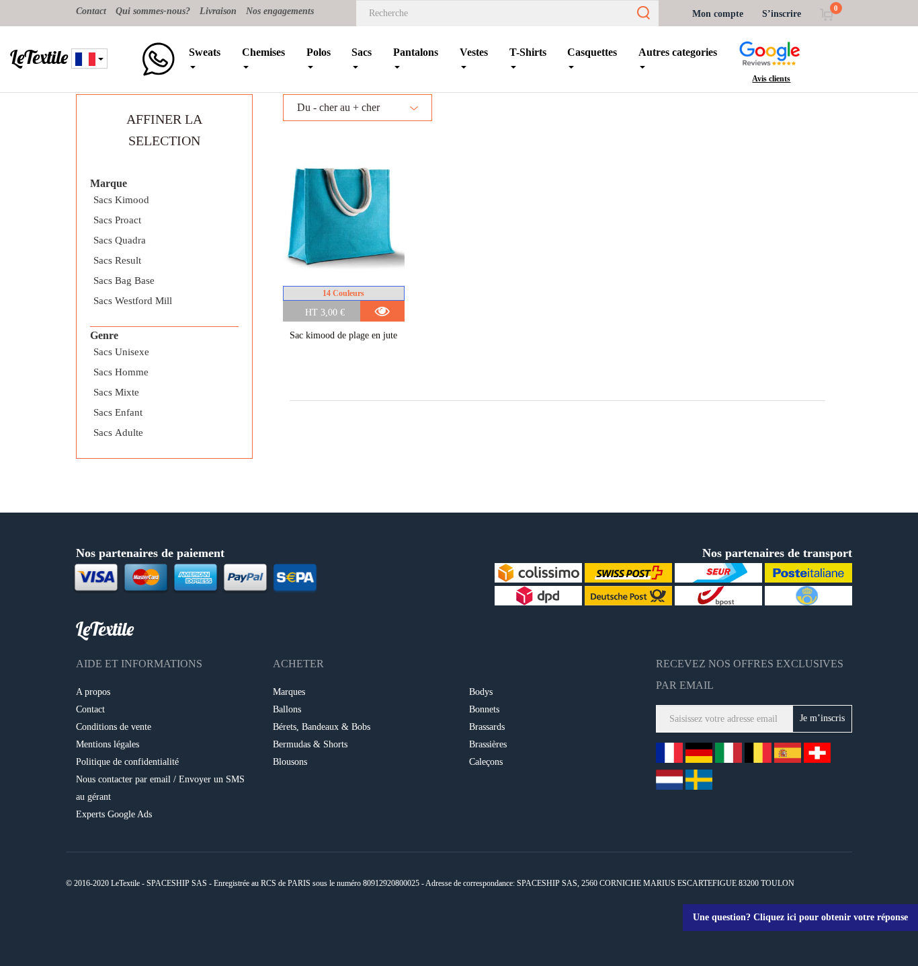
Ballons (287, 709)
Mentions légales (107, 744)
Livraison (218, 11)
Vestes (474, 52)
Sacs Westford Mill (132, 300)
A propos (93, 692)
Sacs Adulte (118, 432)
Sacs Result (117, 260)
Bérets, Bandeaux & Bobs (321, 727)
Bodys (481, 692)
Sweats (204, 52)
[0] (826, 14)
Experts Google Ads (114, 814)
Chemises (263, 52)
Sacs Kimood (121, 199)
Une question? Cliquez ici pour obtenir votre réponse (800, 917)
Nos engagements (280, 11)
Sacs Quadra (119, 240)
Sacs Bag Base (124, 280)
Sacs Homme (121, 372)
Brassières (488, 744)
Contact (91, 11)
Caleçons (486, 762)
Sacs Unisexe (121, 351)
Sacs (361, 52)
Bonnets (484, 709)
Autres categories (677, 52)
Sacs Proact (117, 220)
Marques (289, 692)
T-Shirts (527, 52)
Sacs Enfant (117, 412)
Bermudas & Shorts (310, 744)
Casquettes (592, 52)
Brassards (487, 727)
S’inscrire (781, 14)
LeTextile (39, 57)
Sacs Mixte (116, 392)
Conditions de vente (113, 727)
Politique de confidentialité (127, 762)
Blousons (290, 762)
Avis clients (771, 78)
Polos (318, 52)
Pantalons (415, 52)
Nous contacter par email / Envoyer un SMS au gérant (160, 788)
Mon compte (717, 14)
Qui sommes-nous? (153, 11)
